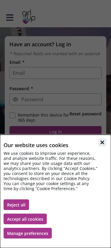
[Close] (102, 142)
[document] (55, 191)
